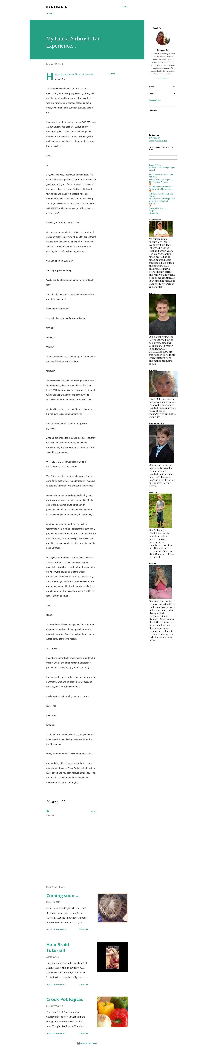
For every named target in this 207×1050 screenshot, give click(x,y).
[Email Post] (47, 812)
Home (49, 13)
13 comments (60, 984)
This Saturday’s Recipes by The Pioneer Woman (161, 180)
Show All (154, 213)
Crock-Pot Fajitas (64, 999)
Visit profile (163, 79)
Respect (152, 210)
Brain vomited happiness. (160, 189)
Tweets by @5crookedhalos (158, 139)
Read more (83, 929)
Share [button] (112, 73)
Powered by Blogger (88, 1043)
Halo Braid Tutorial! (57, 947)
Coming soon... (62, 895)
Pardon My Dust (156, 208)
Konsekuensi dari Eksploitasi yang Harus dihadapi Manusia (162, 201)
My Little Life (56, 7)
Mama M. (163, 50)
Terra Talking (155, 165)
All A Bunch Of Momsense (160, 186)
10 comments (60, 929)
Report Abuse (155, 100)
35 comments (60, 1033)
